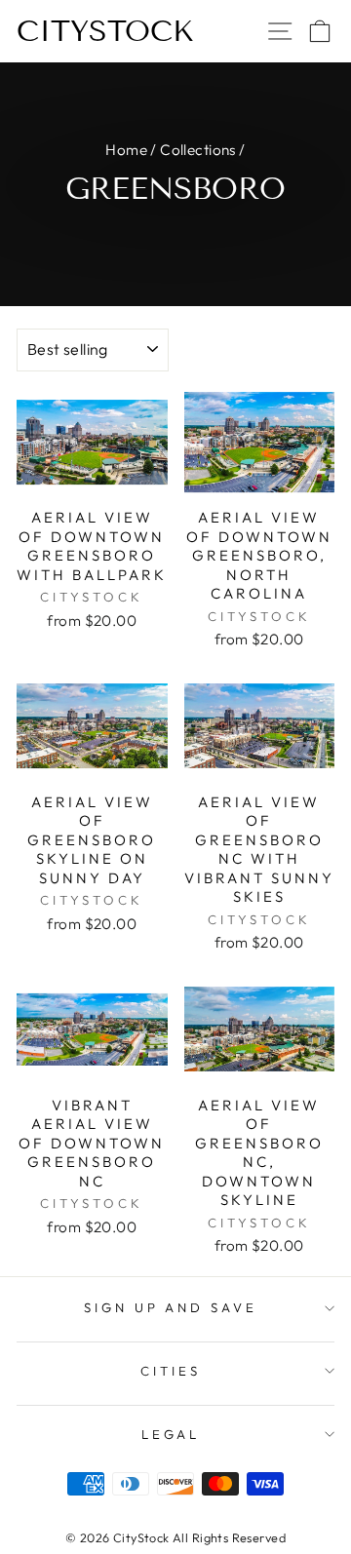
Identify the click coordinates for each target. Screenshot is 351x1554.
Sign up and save (171, 1307)
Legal (171, 1434)
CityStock (105, 31)
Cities (170, 1371)
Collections (198, 149)
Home (126, 149)
